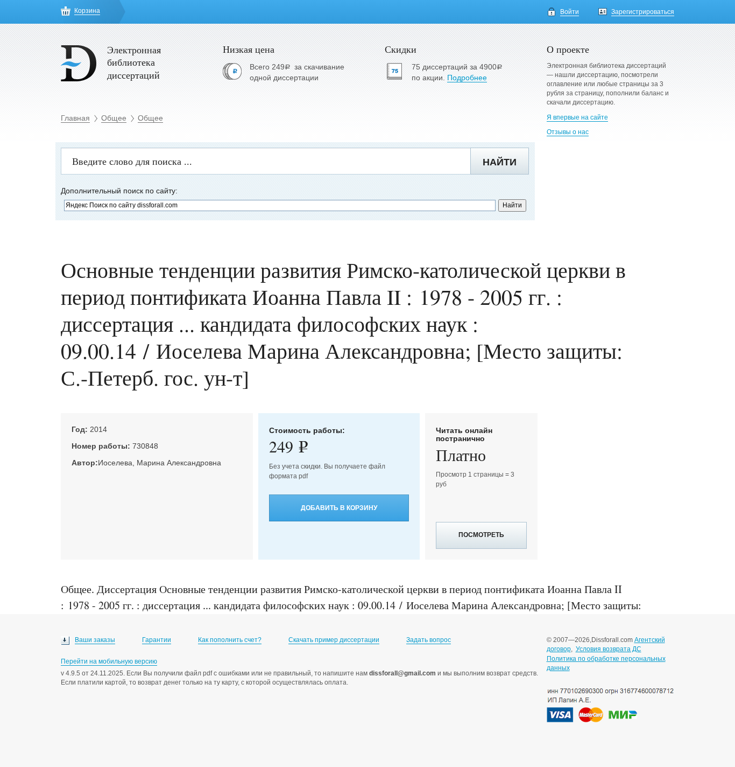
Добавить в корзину (339, 508)
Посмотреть (481, 535)
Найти (500, 162)
